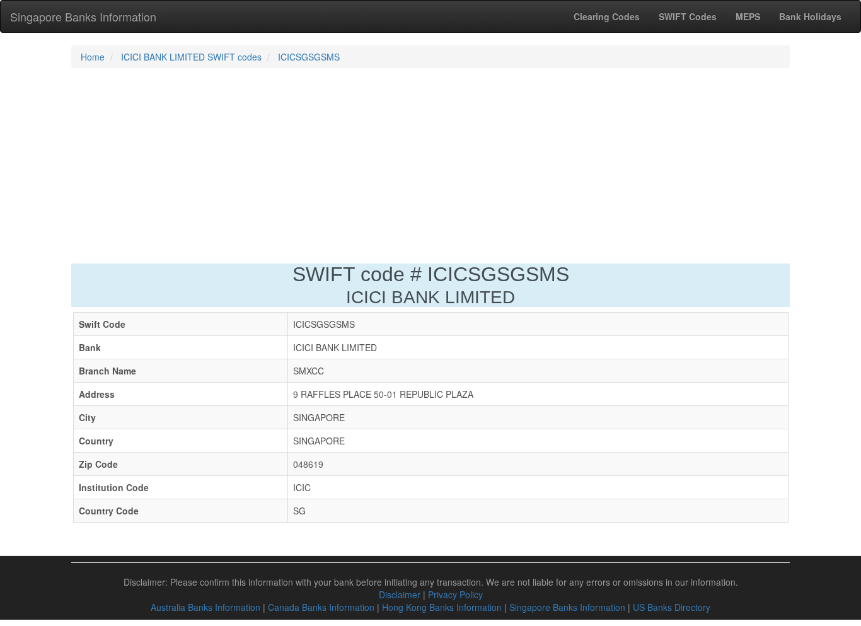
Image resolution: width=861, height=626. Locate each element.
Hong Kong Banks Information (442, 607)
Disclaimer (399, 594)
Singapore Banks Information (83, 16)
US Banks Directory (671, 607)
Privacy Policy (455, 594)
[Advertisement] (430, 169)
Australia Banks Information (205, 607)
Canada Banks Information (321, 607)
